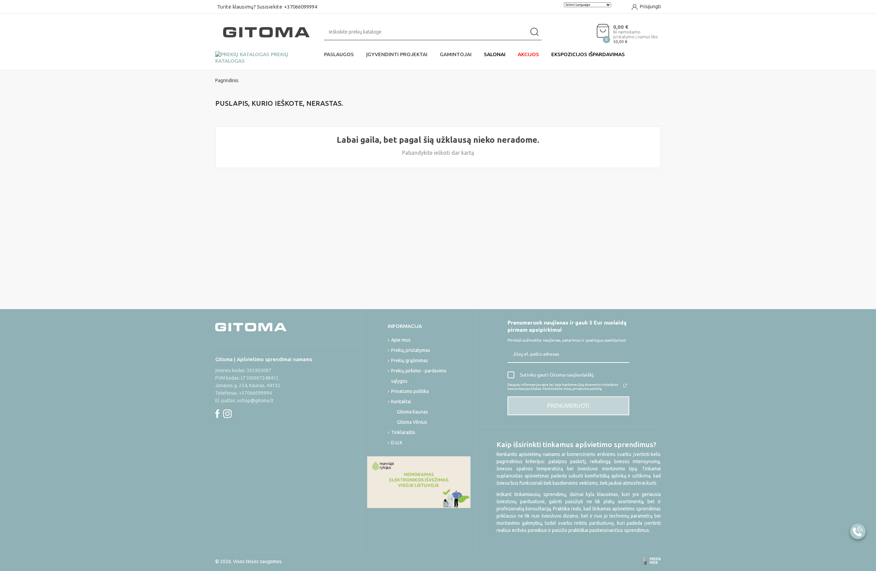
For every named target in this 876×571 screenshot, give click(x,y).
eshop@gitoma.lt (255, 400)
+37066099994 (300, 7)
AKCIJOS (528, 54)
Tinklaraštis (403, 432)
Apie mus (401, 340)
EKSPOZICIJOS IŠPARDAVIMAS (588, 54)
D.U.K (396, 442)
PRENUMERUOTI (568, 405)
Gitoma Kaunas (412, 412)
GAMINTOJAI (456, 54)
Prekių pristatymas (410, 350)
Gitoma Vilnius (412, 422)
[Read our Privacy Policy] (625, 385)
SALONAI (494, 54)
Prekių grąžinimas (409, 360)
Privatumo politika (410, 391)
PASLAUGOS (339, 54)
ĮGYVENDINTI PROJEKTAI (396, 54)
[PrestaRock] (652, 561)
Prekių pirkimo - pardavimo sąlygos (419, 376)
